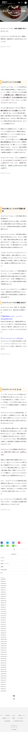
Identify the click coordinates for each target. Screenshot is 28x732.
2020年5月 (3, 579)
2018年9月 (3, 598)
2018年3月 (3, 607)
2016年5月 (3, 641)
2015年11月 (3, 654)
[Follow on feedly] (22, 3)
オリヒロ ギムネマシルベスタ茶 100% (12, 338)
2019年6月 (3, 592)
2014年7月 (3, 684)
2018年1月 (3, 609)
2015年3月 (3, 671)
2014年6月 (3, 686)
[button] (26, 3)
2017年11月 (3, 611)
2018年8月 (3, 600)
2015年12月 (3, 652)
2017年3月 (3, 624)
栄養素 (2, 566)
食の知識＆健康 (4, 569)
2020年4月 (3, 581)
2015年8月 (3, 660)
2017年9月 (3, 615)
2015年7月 (3, 662)
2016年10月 (3, 630)
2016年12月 (3, 626)
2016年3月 (3, 645)
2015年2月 (3, 673)
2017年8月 (3, 617)
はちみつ (2, 560)
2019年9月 (3, 585)
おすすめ (2, 557)
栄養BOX (4, 2)
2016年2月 (3, 647)
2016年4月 (3, 643)
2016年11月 (3, 628)
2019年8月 (3, 587)
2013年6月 (3, 690)
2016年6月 (3, 639)
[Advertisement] (14, 62)
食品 (1, 572)
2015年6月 (3, 665)
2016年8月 (3, 635)
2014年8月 (3, 682)
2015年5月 (3, 667)
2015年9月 (3, 658)
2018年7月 (3, 602)
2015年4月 (3, 669)
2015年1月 (3, 675)
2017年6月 (3, 622)
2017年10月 (3, 613)
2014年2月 (3, 688)
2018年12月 (3, 594)
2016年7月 (3, 637)
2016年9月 (3, 632)
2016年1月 (3, 650)
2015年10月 (3, 656)
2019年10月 (3, 583)
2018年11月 (3, 596)
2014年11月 (3, 680)
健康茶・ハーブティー (5, 563)
